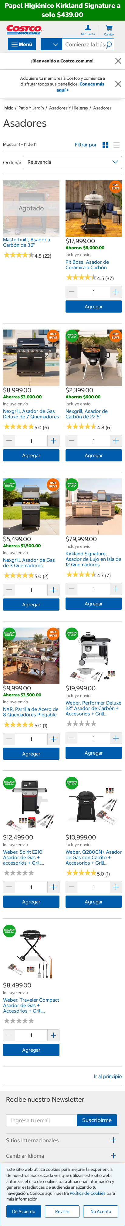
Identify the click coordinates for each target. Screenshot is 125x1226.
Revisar (62, 1211)
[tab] (62, 1140)
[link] (31, 233)
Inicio (8, 108)
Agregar (94, 306)
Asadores (102, 108)
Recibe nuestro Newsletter (45, 1099)
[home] (24, 29)
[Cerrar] (118, 61)
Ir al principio (108, 1076)
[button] (110, 44)
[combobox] (51, 45)
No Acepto (100, 1211)
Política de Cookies (88, 1193)
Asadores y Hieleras (68, 108)
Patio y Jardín (31, 108)
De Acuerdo (23, 1211)
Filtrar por (86, 145)
